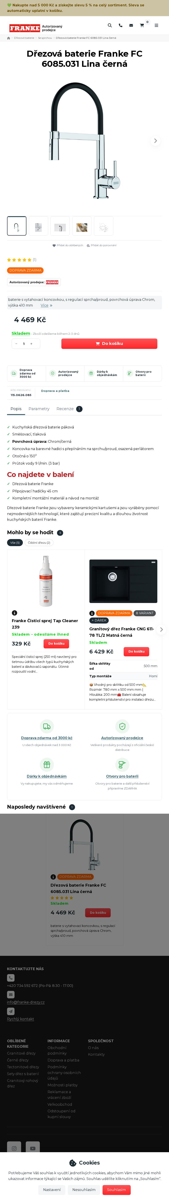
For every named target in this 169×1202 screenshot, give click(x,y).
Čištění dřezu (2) (39, 542)
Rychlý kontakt (20, 1019)
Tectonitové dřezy (23, 1067)
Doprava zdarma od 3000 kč (27, 373)
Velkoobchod (60, 1104)
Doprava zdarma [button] (25, 270)
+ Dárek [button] (99, 620)
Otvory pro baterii (144, 373)
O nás (93, 1048)
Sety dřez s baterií (23, 1074)
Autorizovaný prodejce (68, 373)
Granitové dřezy (21, 1053)
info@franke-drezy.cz (26, 1002)
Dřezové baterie (24, 37)
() (35, 260)
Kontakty (96, 1054)
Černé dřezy (17, 1060)
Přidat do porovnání (103, 245)
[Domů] (35, 28)
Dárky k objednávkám (107, 373)
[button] (155, 141)
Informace (59, 1041)
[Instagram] (14, 1148)
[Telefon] (120, 25)
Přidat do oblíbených (70, 245)
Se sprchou (45, 37)
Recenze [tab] (68, 408)
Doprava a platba (55, 391)
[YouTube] (33, 1148)
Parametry (39, 408)
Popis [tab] (16, 408)
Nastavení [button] (52, 1190)
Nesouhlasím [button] (84, 1190)
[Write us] (11, 1011)
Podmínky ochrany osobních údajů (64, 1072)
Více (44, 305)
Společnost (101, 1041)
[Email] (131, 25)
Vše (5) (15, 542)
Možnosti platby (62, 1085)
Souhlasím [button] (116, 1190)
